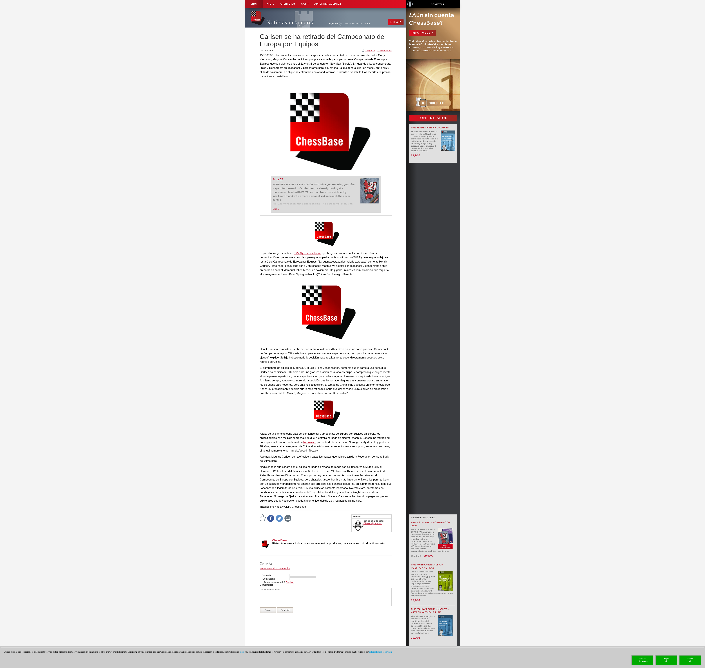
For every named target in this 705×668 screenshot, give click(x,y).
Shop (254, 4)
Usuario (267, 575)
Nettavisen (309, 442)
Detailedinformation (642, 660)
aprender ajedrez (327, 3)
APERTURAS (288, 3)
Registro (290, 582)
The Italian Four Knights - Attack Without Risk (430, 611)
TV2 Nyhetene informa (307, 253)
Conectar (437, 4)
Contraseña (269, 579)
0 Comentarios (384, 50)
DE (357, 24)
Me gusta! (370, 50)
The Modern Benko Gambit (430, 127)
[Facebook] (271, 518)
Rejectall (666, 660)
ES (365, 24)
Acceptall (690, 660)
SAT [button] (304, 3)
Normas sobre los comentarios (275, 568)
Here (242, 652)
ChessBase (279, 540)
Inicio (270, 3)
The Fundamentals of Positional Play (427, 566)
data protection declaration (380, 652)
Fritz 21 (277, 179)
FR (368, 24)
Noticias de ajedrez (290, 22)
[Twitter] (279, 518)
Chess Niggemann (373, 523)
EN (361, 24)
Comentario (266, 585)
